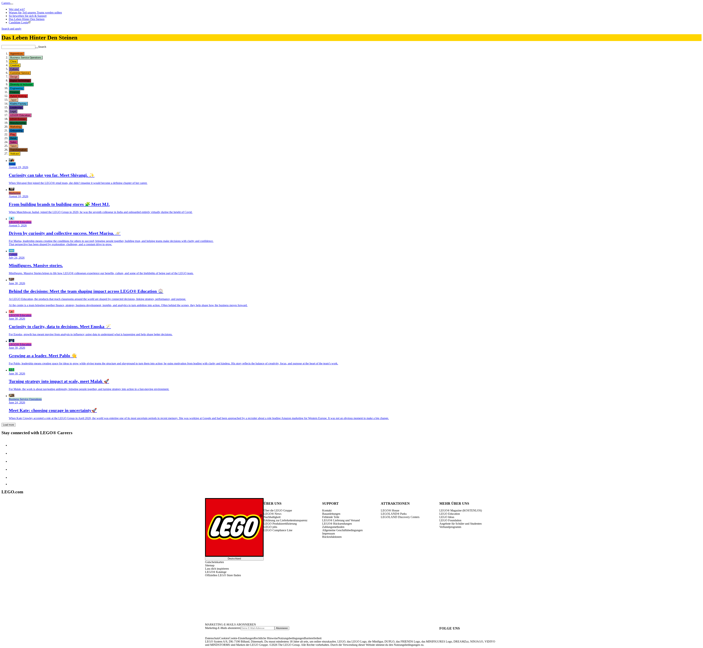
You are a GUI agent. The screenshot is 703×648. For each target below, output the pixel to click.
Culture (14, 69)
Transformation (18, 149)
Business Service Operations (25, 57)
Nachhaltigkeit (272, 517)
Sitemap (209, 565)
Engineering (16, 88)
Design (14, 76)
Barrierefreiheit (312, 638)
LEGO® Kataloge (215, 571)
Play (12, 134)
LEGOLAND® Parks (394, 513)
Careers (5, 3)
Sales (13, 142)
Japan (13, 99)
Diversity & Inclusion (21, 84)
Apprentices (16, 53)
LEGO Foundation (450, 520)
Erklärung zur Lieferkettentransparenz (285, 520)
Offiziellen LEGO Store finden (223, 575)
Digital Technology (20, 80)
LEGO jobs (270, 526)
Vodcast (14, 153)
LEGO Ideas (446, 517)
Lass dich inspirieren (217, 568)
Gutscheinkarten (214, 562)
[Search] (36, 47)
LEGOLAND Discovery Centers (400, 517)
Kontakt (327, 510)
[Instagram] (12, 453)
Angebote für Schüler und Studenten (460, 523)
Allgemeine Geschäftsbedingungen (342, 530)
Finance (14, 92)
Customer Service (19, 73)
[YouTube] (12, 469)
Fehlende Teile (330, 517)
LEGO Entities (18, 119)
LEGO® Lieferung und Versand (341, 520)
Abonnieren (282, 628)
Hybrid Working (18, 96)
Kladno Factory (18, 103)
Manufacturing (17, 123)
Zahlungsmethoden (333, 526)
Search (42, 46)
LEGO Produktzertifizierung (280, 523)
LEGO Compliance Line (278, 530)
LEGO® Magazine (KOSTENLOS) (460, 510)
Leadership (16, 107)
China (13, 61)
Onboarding (16, 130)
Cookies (224, 638)
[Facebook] (12, 461)
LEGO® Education (20, 115)
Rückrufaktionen (332, 536)
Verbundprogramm (450, 526)
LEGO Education (449, 513)
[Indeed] (12, 484)
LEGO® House (390, 510)
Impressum (328, 533)
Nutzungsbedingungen (291, 638)
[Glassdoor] (12, 477)
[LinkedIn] (12, 445)
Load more (8, 424)
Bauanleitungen (331, 513)
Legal (13, 111)
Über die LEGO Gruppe (278, 510)
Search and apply (11, 28)
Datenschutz (212, 638)
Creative (14, 65)
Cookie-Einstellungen (241, 638)
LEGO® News (272, 513)
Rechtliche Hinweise (266, 638)
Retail (13, 138)
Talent (13, 146)
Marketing (15, 126)
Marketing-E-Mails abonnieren (223, 628)
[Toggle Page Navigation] (11, 4)
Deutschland (234, 558)
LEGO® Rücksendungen (337, 523)
